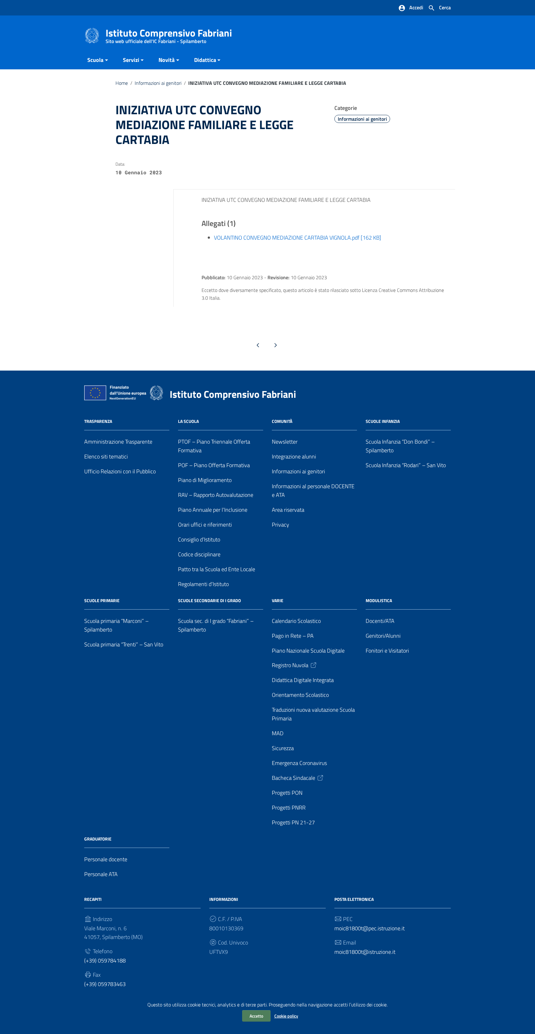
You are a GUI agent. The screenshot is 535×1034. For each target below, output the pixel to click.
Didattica (205, 60)
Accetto (256, 1016)
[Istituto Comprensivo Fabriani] (92, 35)
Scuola (95, 60)
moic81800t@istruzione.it (364, 952)
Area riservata (288, 510)
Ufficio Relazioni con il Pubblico (120, 471)
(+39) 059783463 (105, 984)
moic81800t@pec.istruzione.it (369, 928)
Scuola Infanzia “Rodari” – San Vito (406, 465)
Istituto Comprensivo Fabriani (169, 34)
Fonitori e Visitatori (387, 650)
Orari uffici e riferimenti (205, 524)
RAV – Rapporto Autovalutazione (215, 495)
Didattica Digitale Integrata (303, 680)
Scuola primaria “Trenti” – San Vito (123, 644)
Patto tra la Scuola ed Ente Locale (216, 569)
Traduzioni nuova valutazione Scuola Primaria (313, 714)
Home (121, 83)
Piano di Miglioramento (205, 480)
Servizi (131, 60)
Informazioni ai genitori (158, 83)
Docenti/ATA (380, 621)
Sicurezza (283, 748)
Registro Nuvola (290, 665)
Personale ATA (101, 874)
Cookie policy (286, 1016)
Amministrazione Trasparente (118, 441)
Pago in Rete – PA (293, 636)
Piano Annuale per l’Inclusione (212, 510)
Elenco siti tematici (106, 456)
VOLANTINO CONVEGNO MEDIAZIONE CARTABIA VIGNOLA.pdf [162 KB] (297, 237)
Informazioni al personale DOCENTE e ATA (313, 490)
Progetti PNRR (289, 807)
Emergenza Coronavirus (299, 763)
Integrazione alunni (294, 456)
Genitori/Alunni (383, 636)
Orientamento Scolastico (300, 695)
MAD (278, 733)
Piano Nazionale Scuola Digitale (308, 650)
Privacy (280, 524)
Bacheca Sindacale (293, 778)
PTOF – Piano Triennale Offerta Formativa (214, 445)
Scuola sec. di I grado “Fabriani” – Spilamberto (216, 625)
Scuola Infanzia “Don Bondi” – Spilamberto (400, 445)
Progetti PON (287, 793)
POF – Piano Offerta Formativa (214, 465)
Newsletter (285, 441)
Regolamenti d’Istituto (203, 584)
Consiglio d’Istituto (199, 539)
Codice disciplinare (199, 554)
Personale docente (105, 859)
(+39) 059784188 (105, 960)
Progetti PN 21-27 (293, 822)
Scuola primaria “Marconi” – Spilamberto (116, 625)
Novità (167, 60)
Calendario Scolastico (296, 621)
